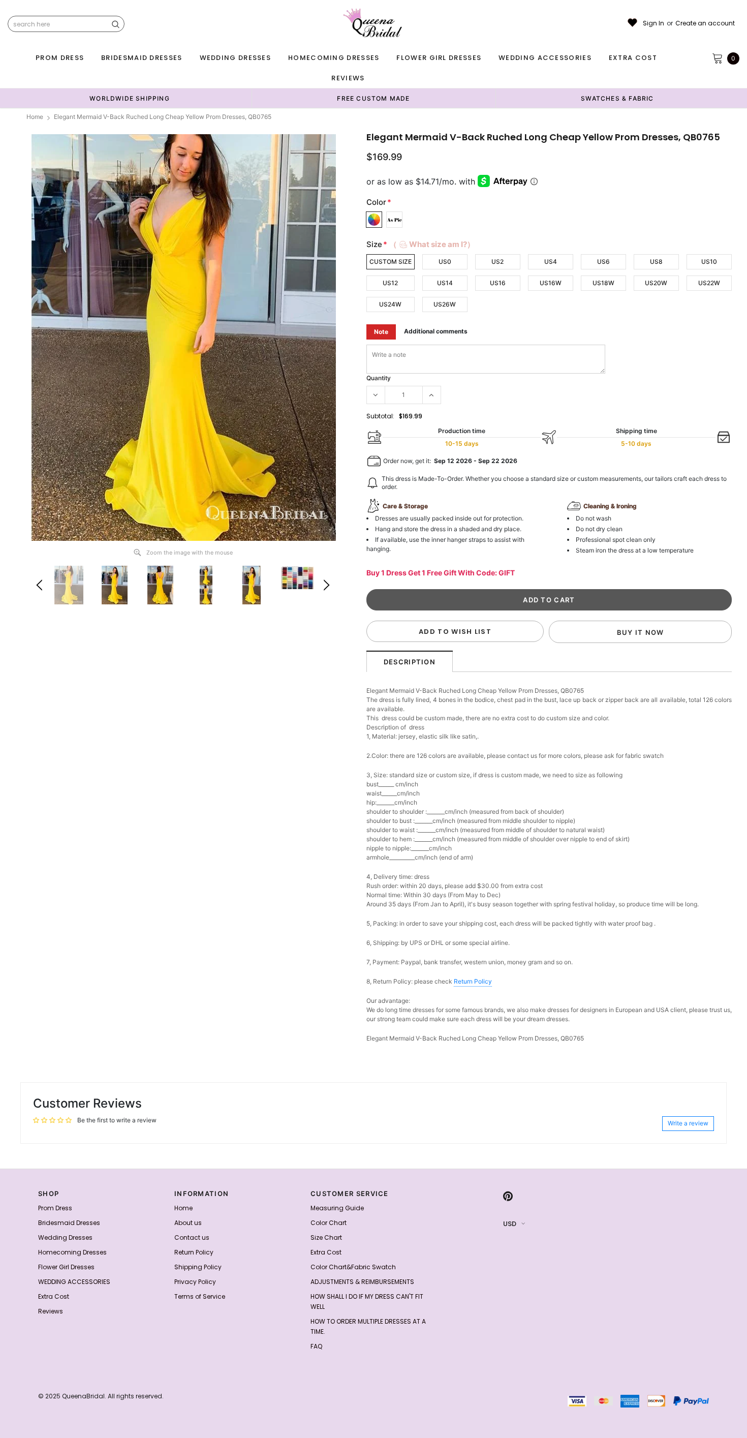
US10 (709, 261)
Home (34, 116)
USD (509, 1224)
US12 (390, 283)
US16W (551, 283)
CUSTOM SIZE (390, 261)
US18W (603, 283)
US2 (497, 261)
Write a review (688, 1123)
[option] (130, 98)
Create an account (705, 23)
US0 (445, 261)
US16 (498, 283)
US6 (603, 261)
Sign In (653, 23)
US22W (709, 283)
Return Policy (473, 981)
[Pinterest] (508, 1196)
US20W (656, 283)
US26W (444, 304)
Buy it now (640, 632)
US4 (550, 261)
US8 (656, 261)
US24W (390, 304)
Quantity (378, 378)
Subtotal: (380, 416)
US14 (445, 283)
